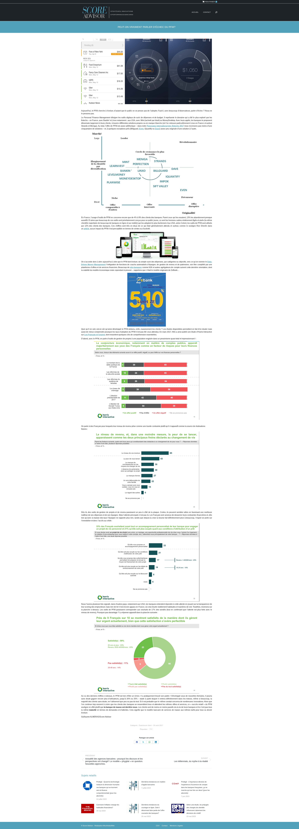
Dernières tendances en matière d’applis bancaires (153, 783)
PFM (151, 729)
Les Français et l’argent (94, 335)
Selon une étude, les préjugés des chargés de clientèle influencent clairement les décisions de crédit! (198, 809)
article (86, 229)
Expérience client (145, 725)
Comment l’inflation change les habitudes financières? (107, 806)
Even (141, 129)
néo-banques (136, 267)
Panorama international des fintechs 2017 (165, 126)
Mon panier (211, 2)
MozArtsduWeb (108, 826)
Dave (157, 129)
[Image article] (87, 785)
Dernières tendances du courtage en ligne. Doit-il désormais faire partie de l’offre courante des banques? (152, 809)
